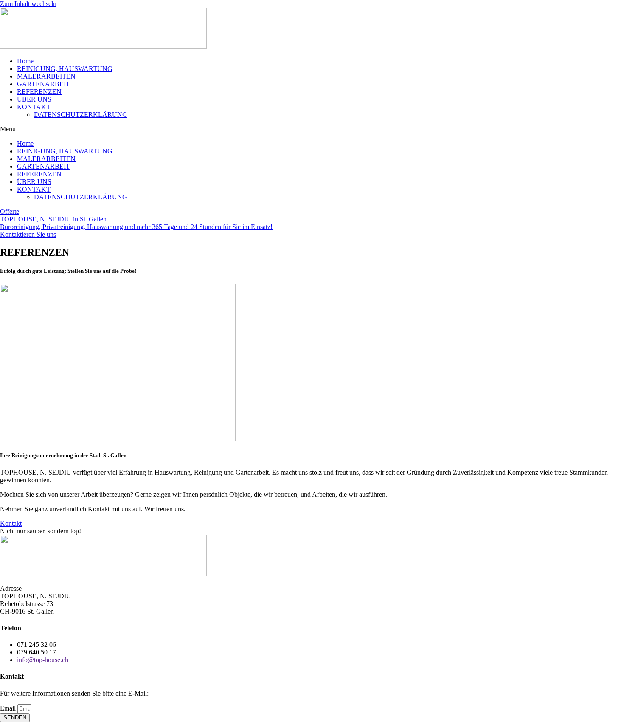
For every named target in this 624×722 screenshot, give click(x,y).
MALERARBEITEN (46, 76)
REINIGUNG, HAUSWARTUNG (64, 68)
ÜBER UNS (34, 99)
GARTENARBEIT (43, 84)
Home (25, 61)
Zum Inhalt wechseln (28, 3)
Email (8, 708)
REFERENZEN (39, 91)
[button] (312, 129)
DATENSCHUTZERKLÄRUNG (80, 114)
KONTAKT (34, 106)
